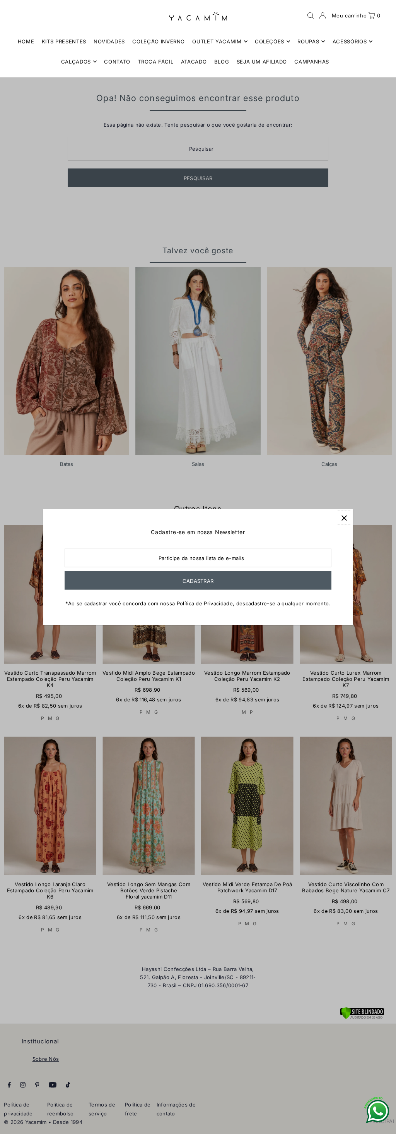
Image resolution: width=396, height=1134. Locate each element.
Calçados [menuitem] (76, 61)
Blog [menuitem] (221, 61)
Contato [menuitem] (117, 61)
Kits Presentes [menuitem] (64, 41)
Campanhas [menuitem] (311, 61)
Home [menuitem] (26, 41)
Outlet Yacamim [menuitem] (216, 41)
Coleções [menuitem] (269, 41)
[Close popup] (344, 518)
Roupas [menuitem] (308, 41)
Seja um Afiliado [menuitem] (262, 61)
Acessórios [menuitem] (350, 41)
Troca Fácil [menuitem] (155, 61)
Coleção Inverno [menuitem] (158, 41)
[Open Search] (310, 15)
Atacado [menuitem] (194, 61)
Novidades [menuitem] (109, 41)
